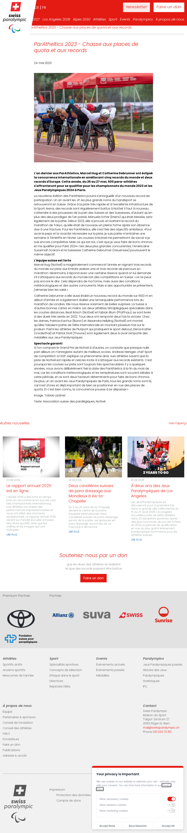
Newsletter (136, 7)
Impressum (57, 789)
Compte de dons (68, 800)
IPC (145, 686)
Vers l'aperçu (178, 423)
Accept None (107, 825)
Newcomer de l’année (18, 675)
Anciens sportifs (14, 670)
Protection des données (73, 795)
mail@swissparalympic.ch (161, 727)
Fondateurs (11, 739)
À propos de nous (170, 19)
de (37, 8)
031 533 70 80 (162, 732)
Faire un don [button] (93, 578)
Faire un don (169, 7)
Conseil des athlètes (17, 728)
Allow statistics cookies (113, 804)
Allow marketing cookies (114, 810)
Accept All (168, 825)
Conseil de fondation (18, 722)
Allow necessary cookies (114, 798)
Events (125, 19)
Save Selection (138, 825)
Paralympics (143, 19)
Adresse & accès (15, 755)
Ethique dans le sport (64, 675)
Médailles (102, 675)
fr (44, 8)
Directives (56, 681)
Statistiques (151, 681)
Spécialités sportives (64, 664)
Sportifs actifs (12, 664)
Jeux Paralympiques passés (162, 664)
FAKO (6, 733)
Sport (113, 19)
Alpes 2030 (81, 19)
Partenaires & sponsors (19, 717)
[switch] (171, 799)
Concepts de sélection (65, 670)
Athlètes (99, 19)
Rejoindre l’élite (59, 686)
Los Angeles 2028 (56, 19)
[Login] (108, 7)
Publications (11, 750)
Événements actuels (110, 664)
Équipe (7, 711)
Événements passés (110, 670)
